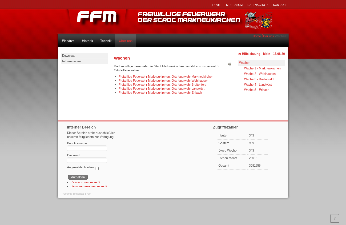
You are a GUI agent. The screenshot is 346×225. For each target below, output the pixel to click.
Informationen (71, 61)
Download (68, 55)
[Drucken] (230, 65)
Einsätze (68, 41)
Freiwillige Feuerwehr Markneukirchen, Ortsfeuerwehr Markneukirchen (166, 76)
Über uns (268, 36)
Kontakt (279, 5)
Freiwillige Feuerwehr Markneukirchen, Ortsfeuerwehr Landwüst (162, 88)
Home (257, 36)
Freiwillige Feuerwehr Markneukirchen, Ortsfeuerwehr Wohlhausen (163, 80)
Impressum (234, 5)
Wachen (244, 62)
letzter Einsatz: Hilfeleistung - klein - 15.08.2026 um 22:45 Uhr (262, 54)
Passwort (73, 155)
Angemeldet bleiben (80, 167)
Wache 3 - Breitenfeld (259, 79)
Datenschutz (257, 5)
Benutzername (77, 143)
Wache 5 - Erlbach (256, 90)
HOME (216, 5)
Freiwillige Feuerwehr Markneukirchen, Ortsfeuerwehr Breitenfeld (162, 84)
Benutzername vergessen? (89, 186)
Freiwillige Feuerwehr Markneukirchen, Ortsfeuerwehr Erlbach (160, 92)
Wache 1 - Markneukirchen (262, 68)
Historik (87, 41)
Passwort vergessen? (85, 182)
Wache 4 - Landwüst (258, 84)
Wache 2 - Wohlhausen (260, 74)
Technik (106, 41)
